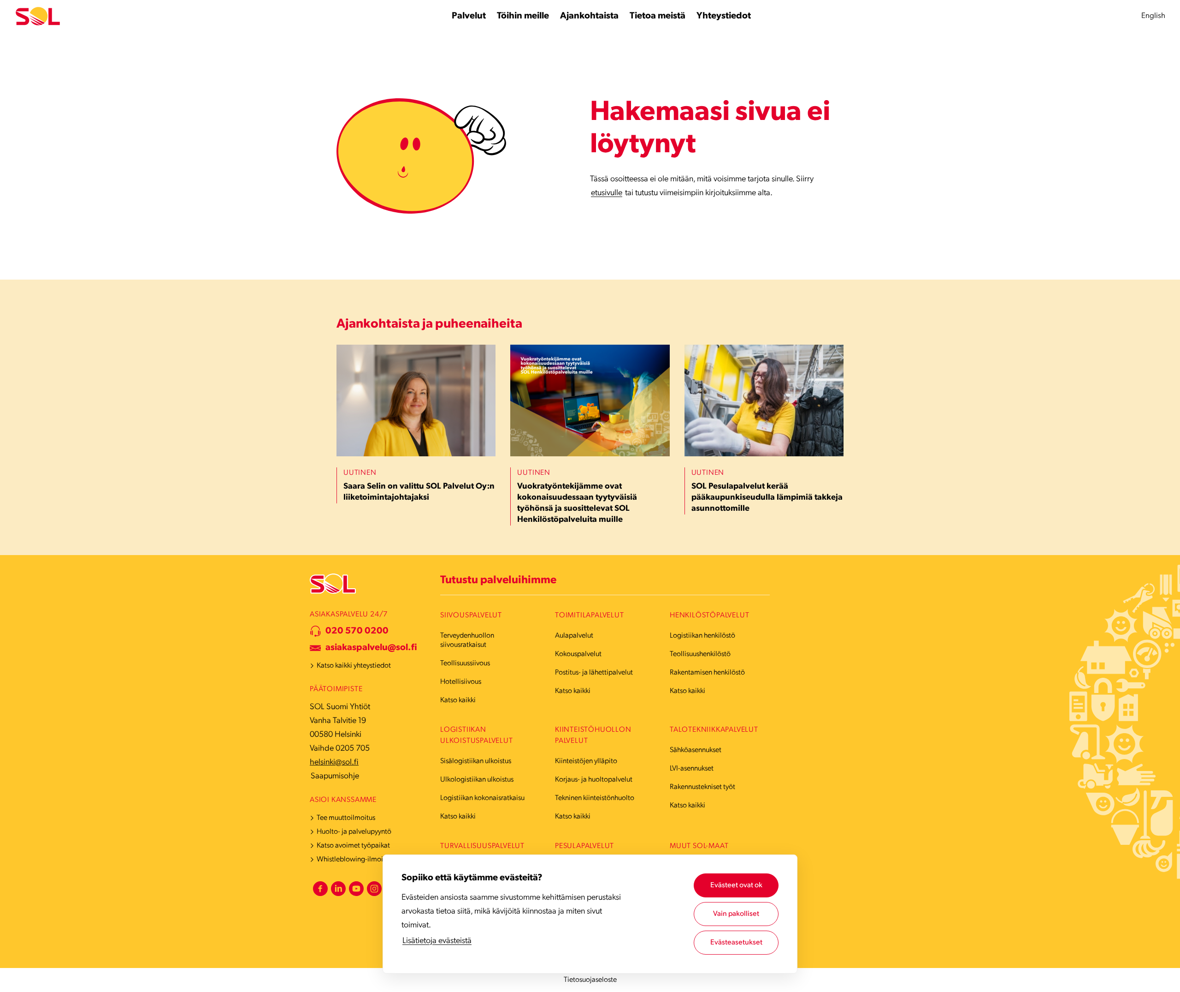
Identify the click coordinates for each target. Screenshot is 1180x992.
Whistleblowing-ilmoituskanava (365, 859)
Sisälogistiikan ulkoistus (475, 761)
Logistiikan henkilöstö (702, 635)
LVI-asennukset (692, 768)
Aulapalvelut (574, 635)
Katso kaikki (458, 700)
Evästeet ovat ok (736, 885)
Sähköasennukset (695, 750)
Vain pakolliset (736, 914)
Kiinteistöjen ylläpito (586, 761)
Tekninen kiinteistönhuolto (594, 798)
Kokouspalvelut (578, 654)
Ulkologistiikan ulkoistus (476, 779)
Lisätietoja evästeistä (437, 941)
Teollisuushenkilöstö (700, 654)
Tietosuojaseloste (590, 980)
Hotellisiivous (460, 682)
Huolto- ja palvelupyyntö (354, 832)
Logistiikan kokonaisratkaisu (482, 798)
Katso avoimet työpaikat (353, 845)
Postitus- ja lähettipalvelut (594, 672)
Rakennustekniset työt (702, 787)
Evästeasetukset (736, 942)
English (1153, 16)
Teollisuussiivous (465, 663)
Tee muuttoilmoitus (346, 818)
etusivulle (606, 193)
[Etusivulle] (38, 16)
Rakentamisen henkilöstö (707, 672)
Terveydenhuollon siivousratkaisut (467, 640)
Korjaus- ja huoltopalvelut (593, 779)
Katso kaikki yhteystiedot (354, 665)
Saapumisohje (335, 776)
